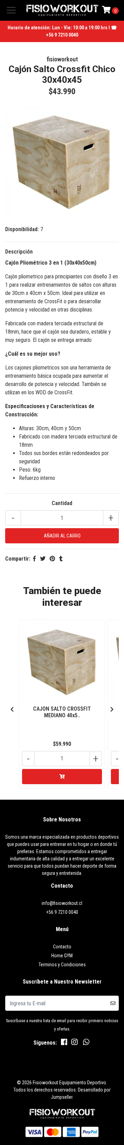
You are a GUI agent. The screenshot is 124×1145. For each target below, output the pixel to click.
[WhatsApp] (86, 1043)
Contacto (62, 946)
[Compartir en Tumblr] (61, 558)
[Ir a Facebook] (64, 1043)
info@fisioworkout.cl (62, 903)
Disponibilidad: (22, 229)
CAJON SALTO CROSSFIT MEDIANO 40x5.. (62, 712)
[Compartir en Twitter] (42, 558)
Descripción (19, 251)
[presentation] (12, 710)
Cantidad (62, 503)
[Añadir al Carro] (62, 776)
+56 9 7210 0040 (62, 912)
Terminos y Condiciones (62, 964)
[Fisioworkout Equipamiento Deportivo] (62, 10)
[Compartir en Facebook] (34, 558)
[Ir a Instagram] (74, 1043)
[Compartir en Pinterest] (52, 558)
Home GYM (62, 955)
